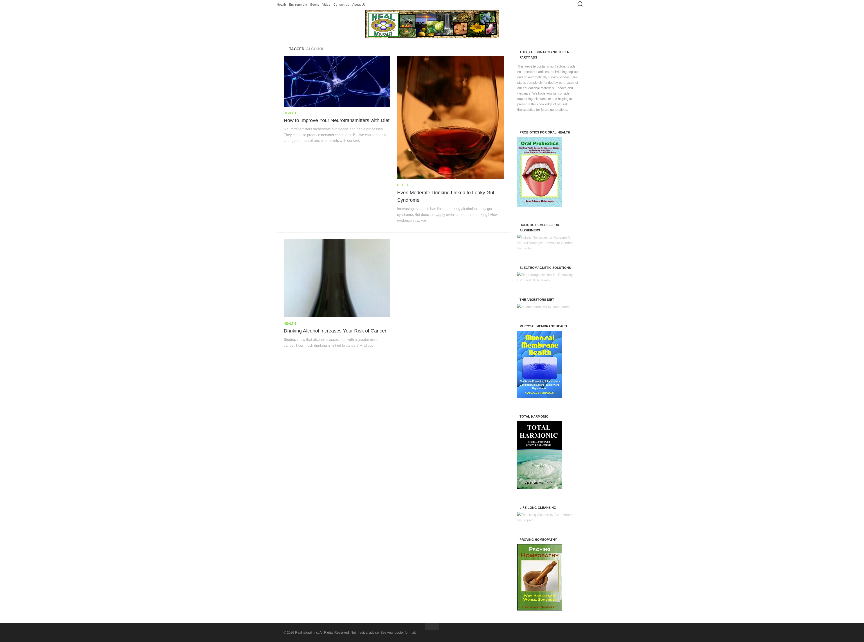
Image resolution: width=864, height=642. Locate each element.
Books (314, 4)
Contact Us (341, 4)
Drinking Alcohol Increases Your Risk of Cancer (335, 331)
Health (281, 4)
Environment (298, 4)
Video (326, 4)
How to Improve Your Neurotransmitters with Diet (336, 120)
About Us (358, 4)
